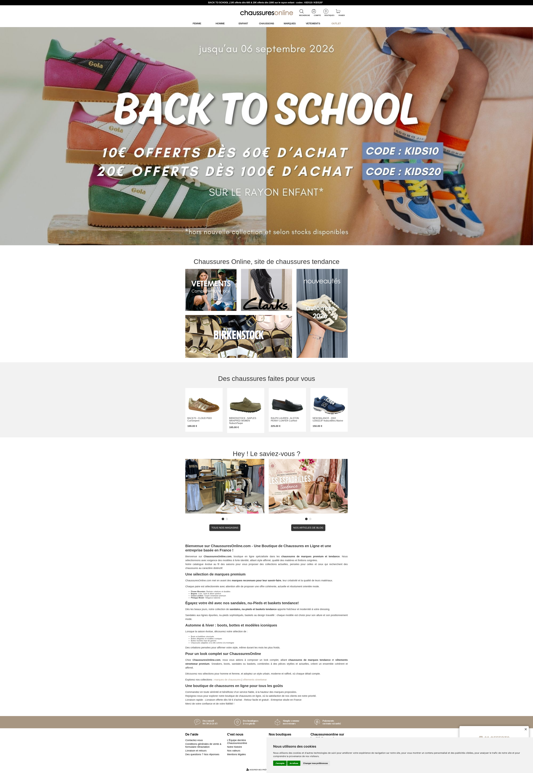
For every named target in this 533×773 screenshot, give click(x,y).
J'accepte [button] (279, 763)
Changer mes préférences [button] (315, 763)
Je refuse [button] (293, 763)
